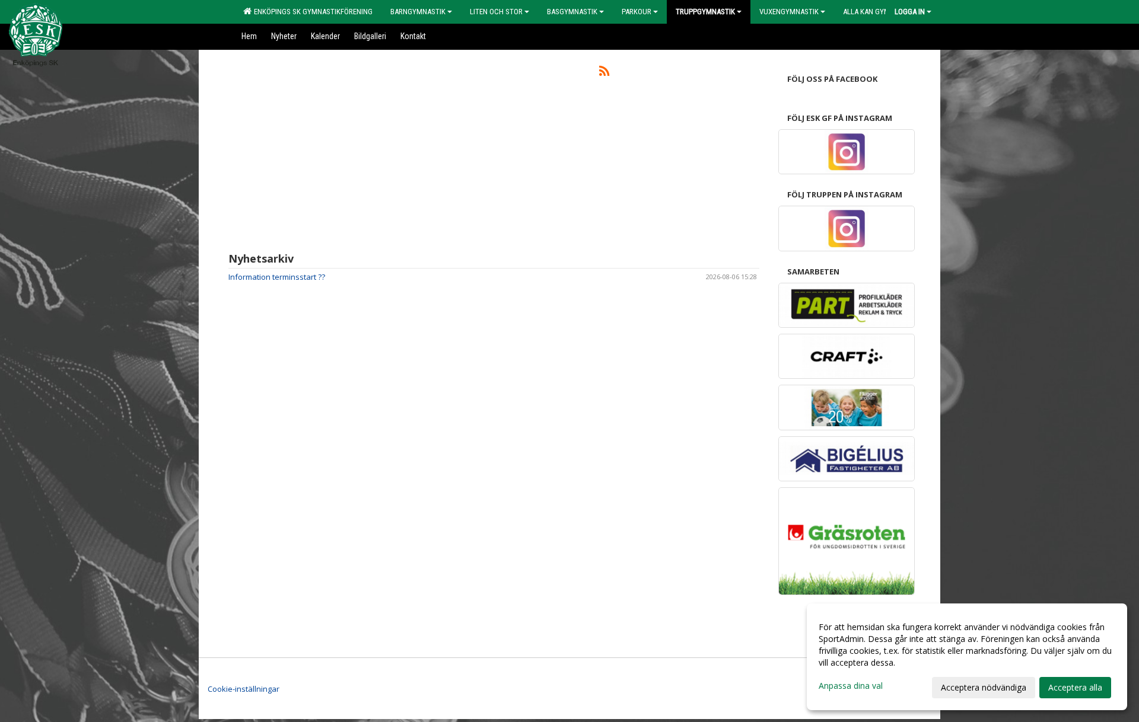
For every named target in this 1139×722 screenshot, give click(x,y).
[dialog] (967, 656)
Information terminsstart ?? (276, 276)
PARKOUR (636, 11)
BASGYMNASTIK (572, 11)
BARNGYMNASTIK (418, 11)
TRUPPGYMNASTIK (705, 11)
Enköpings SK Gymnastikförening (311, 11)
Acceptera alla (1075, 687)
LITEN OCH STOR (496, 11)
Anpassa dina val (851, 686)
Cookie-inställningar (243, 688)
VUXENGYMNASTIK (789, 11)
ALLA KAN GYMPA (870, 11)
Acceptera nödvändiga (983, 687)
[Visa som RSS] (604, 73)
